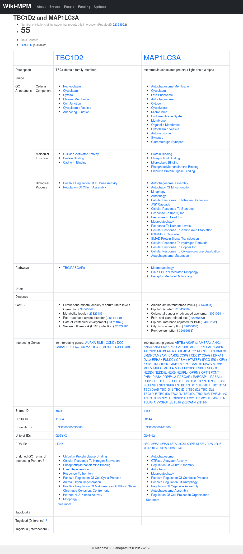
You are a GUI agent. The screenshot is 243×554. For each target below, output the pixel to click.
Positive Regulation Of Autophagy (174, 482)
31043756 (182, 309)
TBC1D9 (189, 393)
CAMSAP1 (160, 355)
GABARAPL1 (65, 346)
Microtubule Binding (164, 162)
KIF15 (223, 359)
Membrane (158, 120)
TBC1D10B (151, 389)
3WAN (164, 443)
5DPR (191, 443)
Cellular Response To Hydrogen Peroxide (179, 242)
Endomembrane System (167, 116)
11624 (60, 419)
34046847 (86, 309)
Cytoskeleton (160, 107)
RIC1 (193, 381)
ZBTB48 (175, 402)
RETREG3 (181, 381)
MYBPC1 (190, 368)
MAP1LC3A (162, 57)
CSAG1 (207, 355)
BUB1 (101, 342)
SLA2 (147, 385)
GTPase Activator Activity (81, 153)
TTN (222, 398)
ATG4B (182, 351)
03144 (148, 419)
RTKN (201, 381)
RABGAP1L (201, 376)
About (41, 6)
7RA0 (147, 448)
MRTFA (169, 368)
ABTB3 (180, 342)
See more (64, 504)
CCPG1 (185, 355)
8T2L (155, 448)
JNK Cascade (160, 204)
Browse (54, 6)
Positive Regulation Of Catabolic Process (179, 477)
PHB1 (148, 376)
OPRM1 (194, 372)
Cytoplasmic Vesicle (77, 107)
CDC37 (196, 355)
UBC (128, 346)
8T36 (171, 448)
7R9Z (217, 443)
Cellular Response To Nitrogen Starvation (179, 200)
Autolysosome (161, 133)
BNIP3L (221, 351)
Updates (100, 6)
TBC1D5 (164, 393)
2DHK (60, 443)
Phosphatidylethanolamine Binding (174, 166)
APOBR (183, 346)
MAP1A (185, 364)
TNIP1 (148, 398)
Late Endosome (162, 94)
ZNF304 (202, 402)
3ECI (147, 443)
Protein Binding (73, 158)
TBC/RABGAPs (74, 267)
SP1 (155, 385)
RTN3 (211, 381)
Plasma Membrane (76, 99)
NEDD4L (161, 372)
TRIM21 (189, 398)
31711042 (115, 322)
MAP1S (197, 364)
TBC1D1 (204, 385)
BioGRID (26, 45)
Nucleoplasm (72, 86)
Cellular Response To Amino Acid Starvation (181, 230)
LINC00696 (160, 364)
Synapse (157, 137)
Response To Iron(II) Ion (167, 213)
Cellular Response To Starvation (173, 208)
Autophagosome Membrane (170, 86)
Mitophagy (158, 191)
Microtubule (159, 112)
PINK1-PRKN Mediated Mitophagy (174, 272)
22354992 (119, 24)
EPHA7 (157, 359)
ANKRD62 (160, 346)
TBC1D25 (207, 389)
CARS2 (173, 355)
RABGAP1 (184, 376)
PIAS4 (157, 376)
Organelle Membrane (165, 124)
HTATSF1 (194, 359)
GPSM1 (181, 359)
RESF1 (168, 381)
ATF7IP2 (150, 351)
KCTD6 (80, 346)
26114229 (114, 317)
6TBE (200, 443)
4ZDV (174, 443)
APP (193, 346)
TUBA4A (150, 402)
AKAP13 (192, 342)
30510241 (216, 313)
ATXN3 (201, 351)
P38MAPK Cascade (165, 234)
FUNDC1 (169, 359)
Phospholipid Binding (165, 158)
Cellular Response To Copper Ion (173, 247)
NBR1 (202, 368)
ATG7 (192, 351)
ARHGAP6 (215, 346)
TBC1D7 (176, 393)
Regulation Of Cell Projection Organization (180, 494)
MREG (158, 368)
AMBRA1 (205, 342)
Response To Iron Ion (78, 473)
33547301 (204, 304)
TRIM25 (201, 398)
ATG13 (161, 351)
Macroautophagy (162, 221)
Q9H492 (149, 435)
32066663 (197, 317)
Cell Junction (72, 103)
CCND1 (111, 342)
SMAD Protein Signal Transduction (175, 238)
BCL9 (211, 351)
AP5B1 (172, 346)
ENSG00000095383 (69, 427)
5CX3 (182, 443)
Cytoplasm (70, 90)
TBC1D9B (203, 393)
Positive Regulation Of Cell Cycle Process (92, 477)
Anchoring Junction (76, 112)
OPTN (205, 372)
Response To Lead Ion (166, 217)
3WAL (155, 443)
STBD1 (182, 385)
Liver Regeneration (76, 469)
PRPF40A (169, 376)
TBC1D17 (180, 389)
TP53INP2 (175, 398)
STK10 (192, 385)
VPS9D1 (162, 402)
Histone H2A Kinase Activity (82, 494)
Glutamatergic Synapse (167, 141)
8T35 (163, 448)
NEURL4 (182, 372)
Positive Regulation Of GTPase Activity (90, 183)
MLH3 (107, 346)
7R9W (209, 443)
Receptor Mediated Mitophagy (171, 276)
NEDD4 (149, 372)
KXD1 (148, 364)
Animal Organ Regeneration (82, 482)
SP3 (162, 385)
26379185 (121, 326)
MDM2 (217, 364)
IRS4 (214, 359)
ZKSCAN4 (189, 402)
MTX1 (179, 368)
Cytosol (68, 94)
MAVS (207, 364)
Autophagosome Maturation (170, 255)
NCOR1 (212, 368)
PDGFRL (118, 346)
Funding (84, 6)
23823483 (96, 313)
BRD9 (148, 355)
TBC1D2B (150, 393)
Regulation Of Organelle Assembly (175, 486)
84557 (148, 410)
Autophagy (158, 195)
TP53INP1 (160, 398)
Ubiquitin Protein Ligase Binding (173, 171)
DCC (120, 342)
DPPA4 (218, 355)
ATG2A (172, 351)
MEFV (148, 368)
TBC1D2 (69, 57)
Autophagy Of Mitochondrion (170, 187)
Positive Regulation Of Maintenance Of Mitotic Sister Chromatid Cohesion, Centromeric (99, 488)
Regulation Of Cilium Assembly (84, 187)
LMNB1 (174, 364)
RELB (158, 381)
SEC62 (220, 381)
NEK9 (172, 372)
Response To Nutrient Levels (171, 225)
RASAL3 (216, 376)
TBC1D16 (166, 389)
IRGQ (206, 359)
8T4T (179, 448)
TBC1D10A (218, 385)
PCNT (215, 372)
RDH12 (148, 381)
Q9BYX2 (61, 435)
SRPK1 (171, 385)
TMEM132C (219, 393)
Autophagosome (162, 99)
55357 (60, 410)
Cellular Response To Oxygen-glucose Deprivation (185, 251)
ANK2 (216, 342)
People (69, 6)
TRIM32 (212, 398)
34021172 (209, 322)
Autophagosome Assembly (169, 183)
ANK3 (148, 346)
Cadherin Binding (74, 162)
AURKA (90, 342)
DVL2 (147, 359)
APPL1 (202, 346)
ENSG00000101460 (157, 427)
